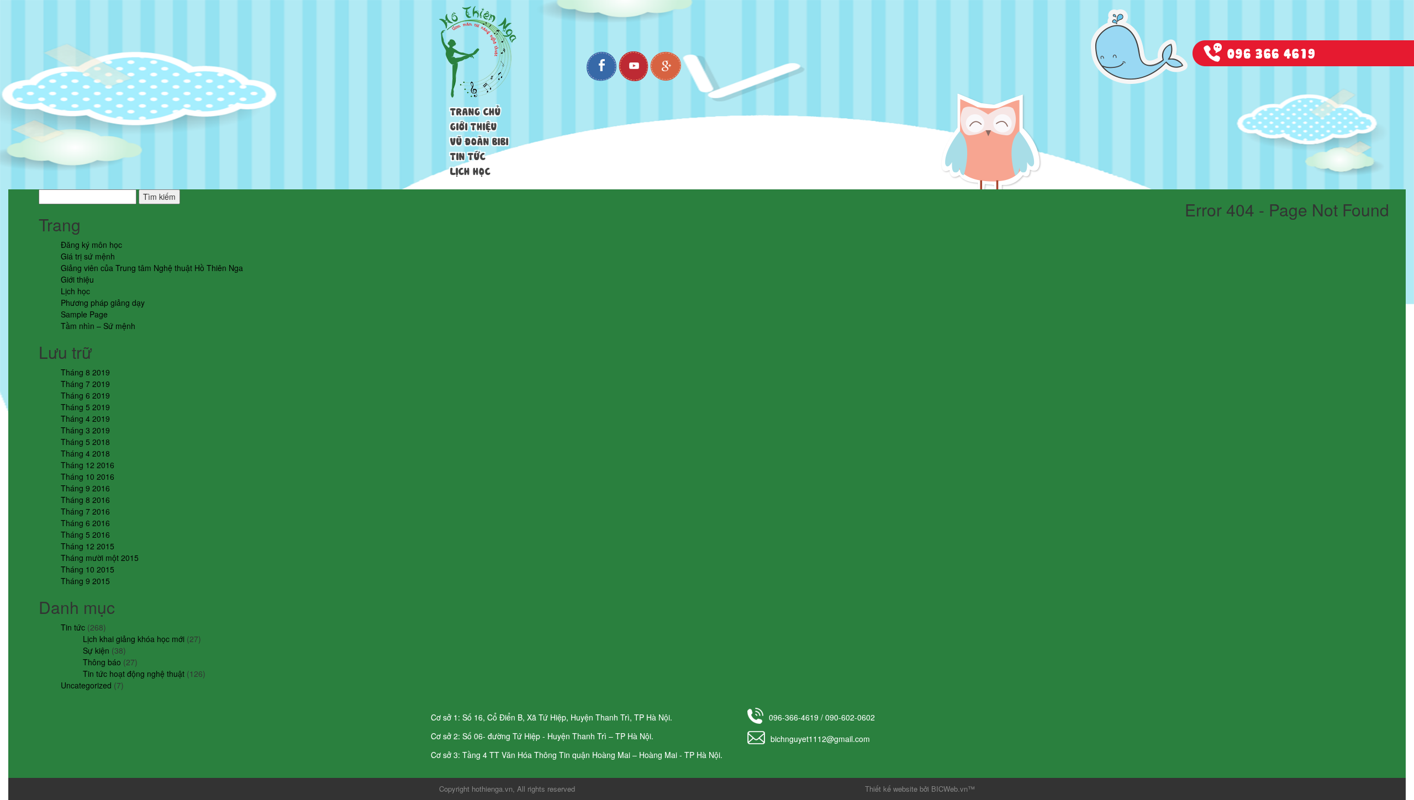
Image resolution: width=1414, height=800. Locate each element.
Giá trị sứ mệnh (88, 256)
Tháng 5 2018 (85, 441)
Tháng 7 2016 (85, 511)
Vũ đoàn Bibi (479, 140)
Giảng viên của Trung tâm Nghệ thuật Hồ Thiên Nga (152, 267)
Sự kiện (96, 650)
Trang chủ (475, 110)
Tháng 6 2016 (85, 522)
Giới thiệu (473, 125)
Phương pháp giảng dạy (103, 302)
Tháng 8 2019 (85, 372)
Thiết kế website (891, 788)
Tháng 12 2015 (87, 546)
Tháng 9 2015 (85, 580)
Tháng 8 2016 (85, 499)
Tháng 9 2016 (85, 488)
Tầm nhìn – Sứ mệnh (98, 325)
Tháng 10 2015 (87, 569)
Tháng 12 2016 (87, 464)
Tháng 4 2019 (85, 418)
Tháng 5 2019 (85, 406)
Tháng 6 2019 (85, 395)
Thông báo (102, 661)
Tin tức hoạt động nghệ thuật (133, 673)
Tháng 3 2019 (85, 430)
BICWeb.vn (949, 788)
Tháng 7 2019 (85, 383)
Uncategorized (86, 685)
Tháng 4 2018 (85, 453)
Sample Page (84, 314)
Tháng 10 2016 (87, 476)
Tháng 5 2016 (85, 534)
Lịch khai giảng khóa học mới (133, 638)
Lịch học (470, 170)
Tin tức (468, 155)
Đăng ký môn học (91, 244)
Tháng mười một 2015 (100, 557)
